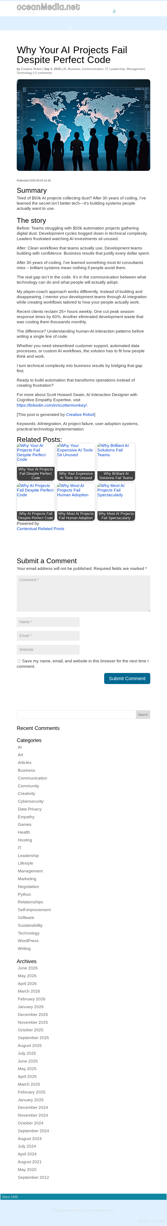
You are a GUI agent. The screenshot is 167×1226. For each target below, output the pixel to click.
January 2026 (31, 1006)
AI (64, 69)
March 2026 (29, 991)
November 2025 (33, 1022)
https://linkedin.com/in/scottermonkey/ (52, 405)
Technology (24, 72)
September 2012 (33, 1177)
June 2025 (28, 1061)
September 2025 (33, 1037)
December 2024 (33, 1107)
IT (106, 69)
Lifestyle (25, 863)
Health (24, 832)
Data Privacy (30, 809)
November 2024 (33, 1115)
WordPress (28, 940)
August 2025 (30, 1045)
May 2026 (27, 976)
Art (20, 754)
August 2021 (30, 1162)
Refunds (144, 1221)
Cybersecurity (31, 801)
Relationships (30, 902)
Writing (24, 948)
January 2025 (31, 1100)
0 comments (43, 72)
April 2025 (27, 1076)
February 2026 (31, 999)
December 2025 (33, 1014)
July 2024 (27, 1146)
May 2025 (27, 1068)
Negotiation (28, 886)
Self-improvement (34, 909)
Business (74, 69)
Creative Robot (31, 69)
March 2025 (29, 1084)
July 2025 (27, 1053)
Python (24, 894)
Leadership (117, 69)
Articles (25, 762)
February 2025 (31, 1092)
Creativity (26, 793)
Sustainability (30, 925)
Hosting (25, 840)
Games (25, 824)
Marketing (27, 879)
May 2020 (27, 1169)
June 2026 (28, 968)
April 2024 (27, 1154)
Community (28, 786)
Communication (93, 69)
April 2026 (27, 983)
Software (26, 917)
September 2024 (33, 1131)
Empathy (26, 817)
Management (136, 69)
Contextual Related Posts (40, 528)
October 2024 (30, 1123)
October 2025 (30, 1030)
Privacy (159, 1221)
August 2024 (30, 1138)
